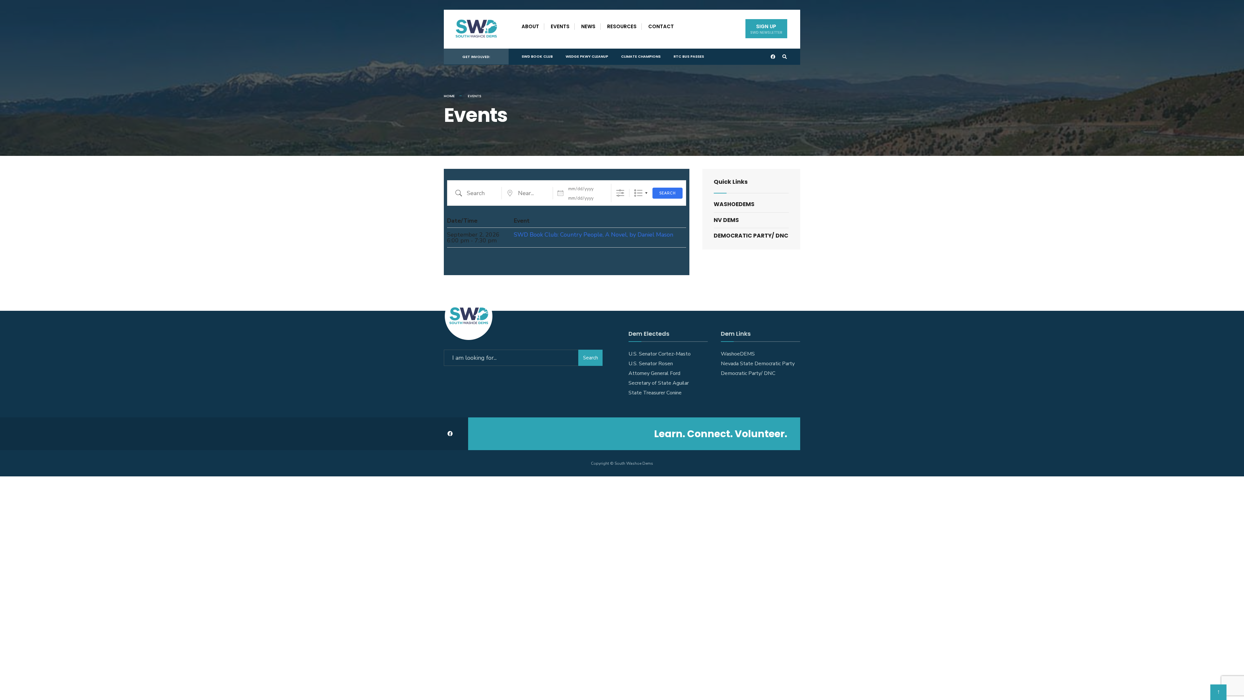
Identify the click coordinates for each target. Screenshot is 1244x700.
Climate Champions (641, 56)
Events (560, 26)
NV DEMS (726, 220)
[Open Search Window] (784, 57)
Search (667, 193)
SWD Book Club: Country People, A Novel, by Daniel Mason (593, 235)
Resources (622, 26)
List (638, 193)
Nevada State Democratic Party (758, 363)
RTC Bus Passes (689, 56)
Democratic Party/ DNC (751, 235)
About (530, 26)
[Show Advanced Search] (620, 193)
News (588, 26)
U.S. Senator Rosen (650, 363)
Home (449, 96)
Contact (661, 26)
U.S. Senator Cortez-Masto (659, 353)
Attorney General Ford (654, 373)
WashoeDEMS (734, 204)
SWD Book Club (537, 56)
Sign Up (766, 29)
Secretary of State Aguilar (658, 383)
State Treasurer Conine (655, 392)
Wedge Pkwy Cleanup (587, 56)
